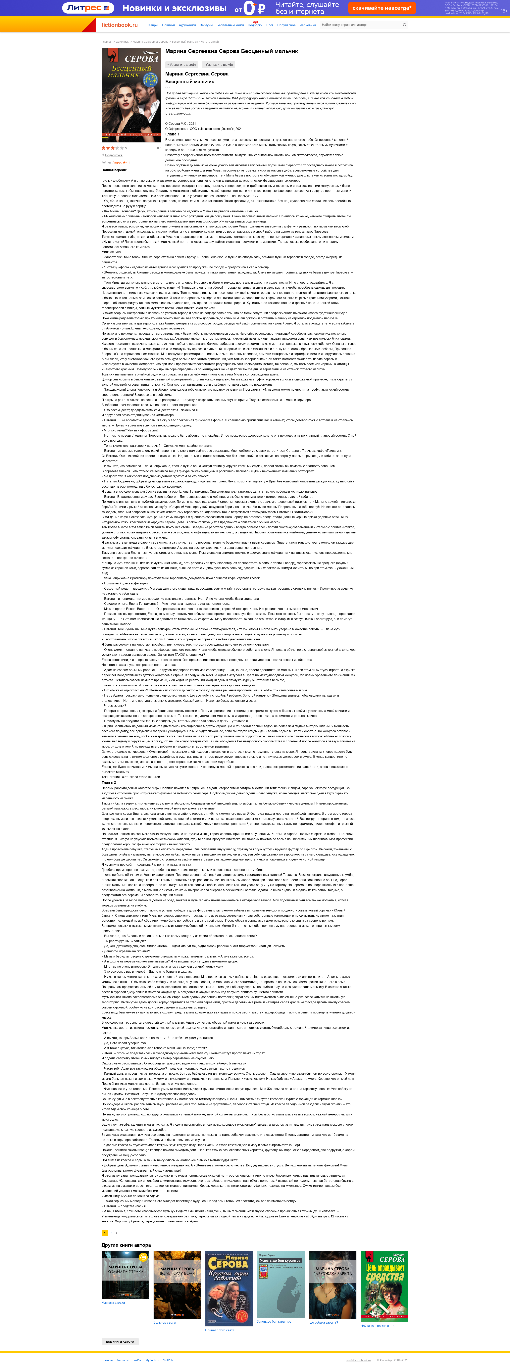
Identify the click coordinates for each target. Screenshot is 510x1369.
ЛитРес (137, 1360)
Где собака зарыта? (323, 1322)
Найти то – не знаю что (377, 1326)
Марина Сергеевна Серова (150, 41)
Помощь (107, 1360)
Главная (107, 41)
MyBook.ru (152, 1360)
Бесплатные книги (230, 25)
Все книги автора (120, 1341)
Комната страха (113, 1302)
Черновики (308, 25)
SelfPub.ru (169, 1360)
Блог (269, 25)
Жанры (152, 25)
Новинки (168, 25)
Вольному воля (164, 1322)
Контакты (122, 1360)
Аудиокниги (187, 25)
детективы (122, 41)
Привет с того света (219, 1330)
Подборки (255, 25)
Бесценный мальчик (185, 41)
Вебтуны (206, 25)
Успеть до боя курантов (274, 1321)
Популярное (286, 25)
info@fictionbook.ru (358, 1360)
